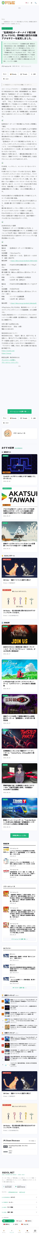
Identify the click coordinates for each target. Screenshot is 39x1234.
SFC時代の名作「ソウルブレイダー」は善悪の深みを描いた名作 (23, 1007)
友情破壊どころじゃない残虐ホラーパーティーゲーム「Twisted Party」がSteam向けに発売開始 (18, 753)
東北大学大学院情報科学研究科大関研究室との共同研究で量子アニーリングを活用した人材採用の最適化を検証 (22, 968)
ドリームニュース (7, 28)
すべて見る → (32, 1140)
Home (3, 19)
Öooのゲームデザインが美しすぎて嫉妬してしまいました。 (19, 477)
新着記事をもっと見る (19, 835)
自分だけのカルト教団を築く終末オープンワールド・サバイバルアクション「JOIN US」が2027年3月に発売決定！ (19, 649)
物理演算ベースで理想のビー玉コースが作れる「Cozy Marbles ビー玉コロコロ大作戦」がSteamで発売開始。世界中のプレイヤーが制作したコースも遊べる (23, 1026)
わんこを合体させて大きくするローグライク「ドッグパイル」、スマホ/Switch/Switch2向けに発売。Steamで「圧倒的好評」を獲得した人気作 (23, 1019)
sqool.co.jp (22, 1192)
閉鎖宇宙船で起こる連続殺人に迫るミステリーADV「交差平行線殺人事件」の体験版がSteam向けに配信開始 (18, 787)
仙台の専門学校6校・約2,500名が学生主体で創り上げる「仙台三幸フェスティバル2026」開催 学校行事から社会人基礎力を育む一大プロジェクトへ (23, 1057)
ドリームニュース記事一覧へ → (19, 411)
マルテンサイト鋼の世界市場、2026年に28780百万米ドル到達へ (23, 1063)
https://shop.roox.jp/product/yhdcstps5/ (23, 303)
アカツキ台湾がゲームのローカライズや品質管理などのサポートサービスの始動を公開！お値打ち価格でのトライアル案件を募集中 (18, 511)
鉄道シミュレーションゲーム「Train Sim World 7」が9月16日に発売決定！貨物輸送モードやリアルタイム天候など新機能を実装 (19, 822)
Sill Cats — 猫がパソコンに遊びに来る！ (17, 580)
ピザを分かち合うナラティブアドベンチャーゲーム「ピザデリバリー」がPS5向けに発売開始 (19, 683)
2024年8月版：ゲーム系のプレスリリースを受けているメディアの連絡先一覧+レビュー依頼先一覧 (23, 1013)
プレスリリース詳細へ (9, 360)
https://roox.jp (6, 353)
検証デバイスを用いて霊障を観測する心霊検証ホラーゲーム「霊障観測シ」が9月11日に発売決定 (19, 718)
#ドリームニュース (26, 66)
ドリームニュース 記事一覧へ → (19, 939)
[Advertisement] (20, 11)
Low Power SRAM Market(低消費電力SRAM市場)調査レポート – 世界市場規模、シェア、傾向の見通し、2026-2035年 (22, 852)
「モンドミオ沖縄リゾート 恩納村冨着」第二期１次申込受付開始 (23, 980)
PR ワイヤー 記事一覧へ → (19, 987)
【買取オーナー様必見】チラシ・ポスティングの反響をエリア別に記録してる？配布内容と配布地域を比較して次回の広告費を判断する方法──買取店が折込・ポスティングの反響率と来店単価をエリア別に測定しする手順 (22, 929)
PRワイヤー (12, 954)
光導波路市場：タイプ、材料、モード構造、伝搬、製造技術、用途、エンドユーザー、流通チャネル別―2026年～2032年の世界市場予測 (22, 873)
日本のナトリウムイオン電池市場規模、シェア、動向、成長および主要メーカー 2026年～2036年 (22, 863)
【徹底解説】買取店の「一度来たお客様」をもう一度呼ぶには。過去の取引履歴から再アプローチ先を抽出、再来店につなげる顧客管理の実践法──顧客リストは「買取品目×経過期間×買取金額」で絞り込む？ (22, 898)
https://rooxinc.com (8, 351)
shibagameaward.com (12, 1192)
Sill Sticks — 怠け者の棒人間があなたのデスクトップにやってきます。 (19, 611)
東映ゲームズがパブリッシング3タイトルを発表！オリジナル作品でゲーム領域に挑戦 (19, 544)
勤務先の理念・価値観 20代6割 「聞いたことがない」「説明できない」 (22, 957)
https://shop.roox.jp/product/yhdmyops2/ (23, 261)
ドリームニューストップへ (10, 362)
